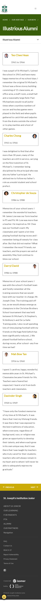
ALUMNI (7, 523)
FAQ (5, 541)
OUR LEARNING (10, 510)
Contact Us (7, 546)
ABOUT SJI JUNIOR (12, 506)
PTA (5, 519)
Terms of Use (8, 563)
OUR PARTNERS (10, 528)
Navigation (8, 532)
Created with (7, 581)
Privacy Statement (10, 559)
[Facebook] (5, 570)
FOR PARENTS (10, 515)
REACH (6, 550)
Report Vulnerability (11, 554)
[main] (20, 252)
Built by (5, 586)
